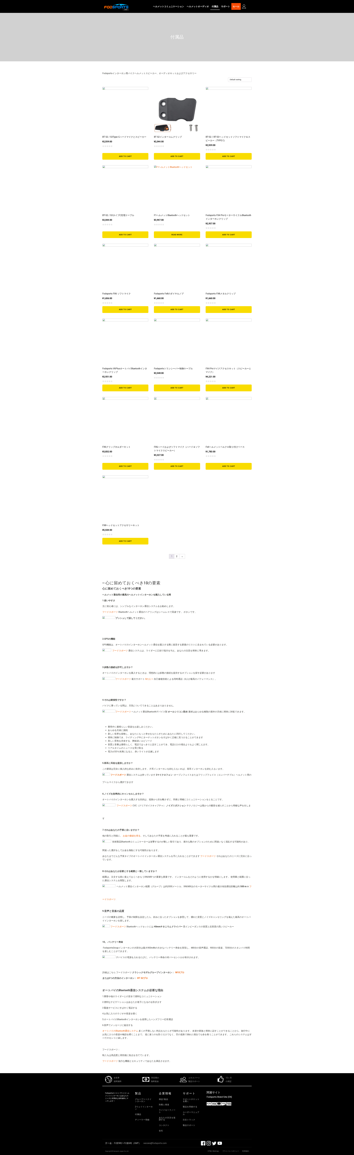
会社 (161, 1131)
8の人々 (149, 679)
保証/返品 (163, 1099)
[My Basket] (250, 6)
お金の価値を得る (131, 835)
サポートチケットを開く (191, 1100)
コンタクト (164, 1125)
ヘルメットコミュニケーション (168, 6)
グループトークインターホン (143, 1100)
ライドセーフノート (167, 1111)
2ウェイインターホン (144, 1108)
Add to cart (125, 156)
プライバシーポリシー (230, 1151)
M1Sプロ (179, 972)
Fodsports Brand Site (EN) (219, 1097)
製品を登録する (190, 1107)
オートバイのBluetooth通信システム (120, 1031)
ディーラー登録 (142, 1120)
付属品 (215, 6)
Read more (176, 235)
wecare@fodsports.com (155, 1143)
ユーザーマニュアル (191, 1113)
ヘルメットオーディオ (198, 6)
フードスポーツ (110, 612)
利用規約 (245, 1151)
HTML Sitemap (213, 1151)
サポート (225, 6)
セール (236, 6)
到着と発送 (164, 1105)
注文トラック (189, 1120)
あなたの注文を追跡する (167, 1119)
